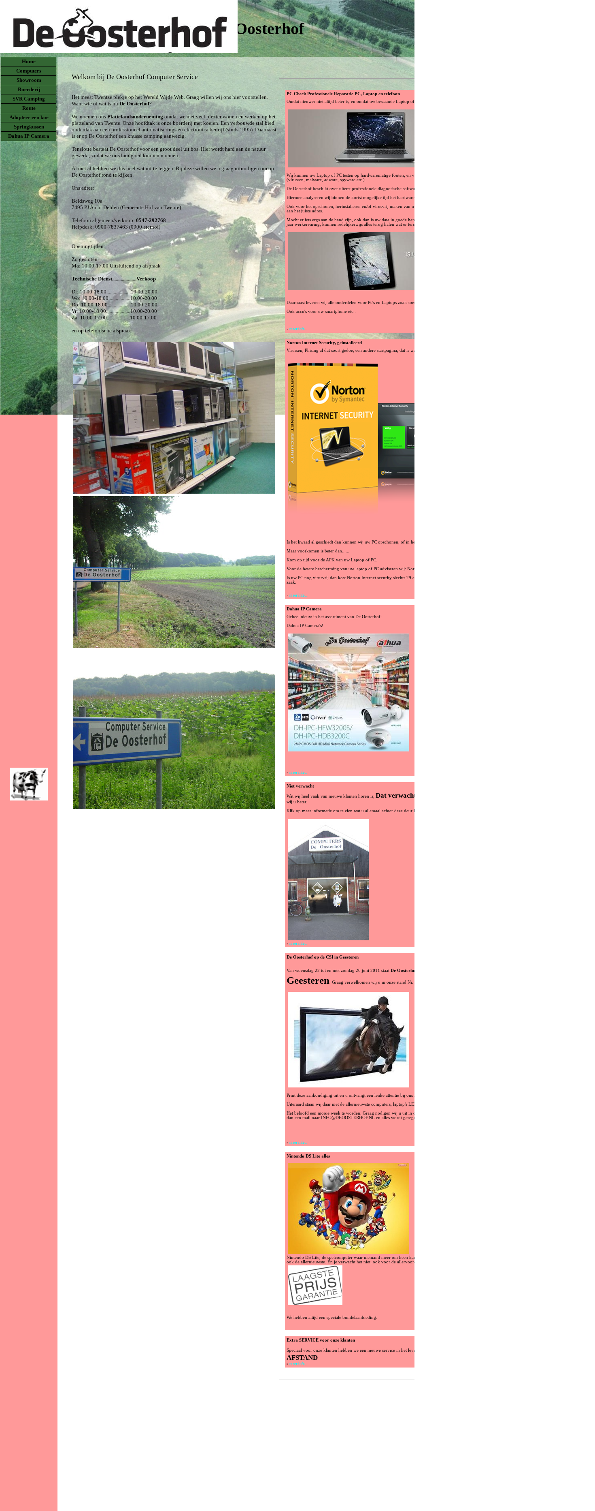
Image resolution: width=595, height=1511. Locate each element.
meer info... (298, 329)
